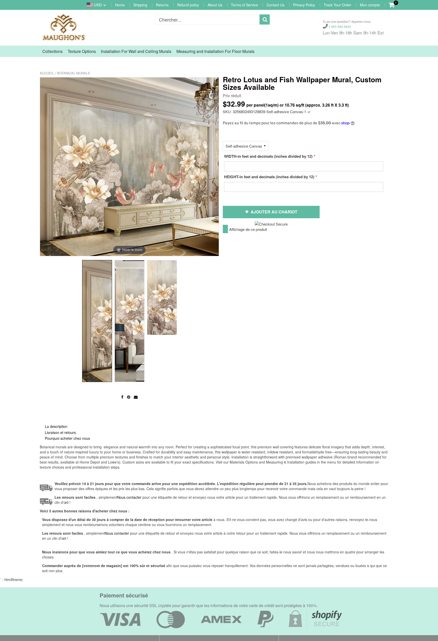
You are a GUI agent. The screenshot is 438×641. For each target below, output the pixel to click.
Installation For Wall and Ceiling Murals (136, 51)
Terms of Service (244, 4)
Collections (52, 51)
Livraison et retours (60, 432)
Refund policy (188, 4)
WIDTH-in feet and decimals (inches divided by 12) (268, 156)
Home (120, 4)
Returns (162, 4)
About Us (215, 4)
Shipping (140, 4)
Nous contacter (117, 533)
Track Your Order (337, 4)
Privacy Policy (304, 4)
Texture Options (82, 51)
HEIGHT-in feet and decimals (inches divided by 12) (269, 176)
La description (56, 426)
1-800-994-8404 (339, 26)
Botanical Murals (73, 73)
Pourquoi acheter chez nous (67, 438)
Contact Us (275, 4)
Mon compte (370, 4)
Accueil (47, 73)
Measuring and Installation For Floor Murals (215, 51)
